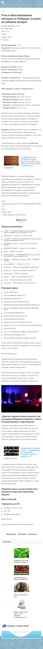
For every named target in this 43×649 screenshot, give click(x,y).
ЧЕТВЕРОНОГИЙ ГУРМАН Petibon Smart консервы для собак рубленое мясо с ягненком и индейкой (22, 162)
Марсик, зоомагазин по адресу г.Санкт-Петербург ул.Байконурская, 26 (21, 614)
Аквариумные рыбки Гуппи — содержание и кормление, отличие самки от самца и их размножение (22, 453)
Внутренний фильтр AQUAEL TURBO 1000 (20, 578)
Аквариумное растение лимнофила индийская (21, 561)
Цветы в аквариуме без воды (21, 595)
